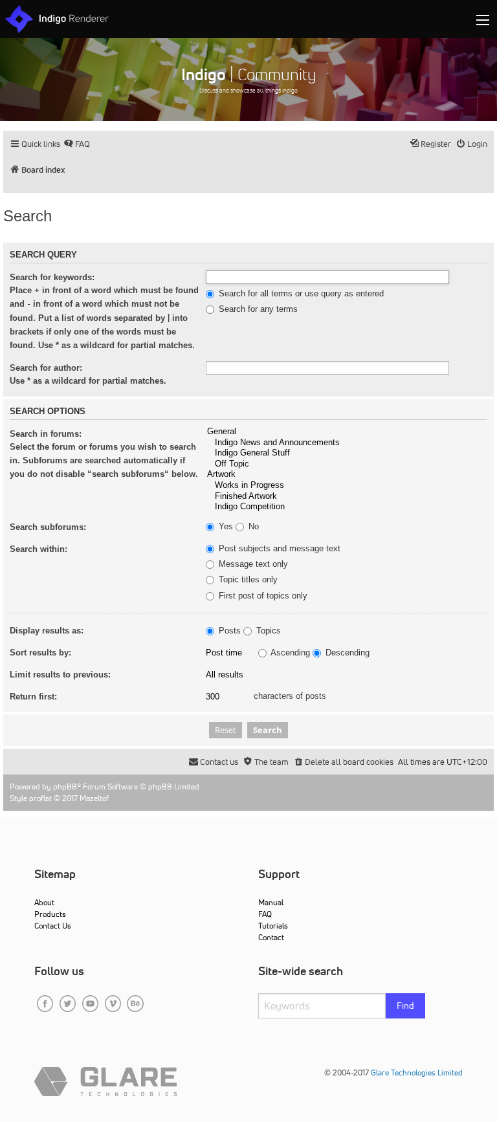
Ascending (289, 652)
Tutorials (273, 925)
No (252, 526)
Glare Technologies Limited (417, 1072)
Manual (270, 902)
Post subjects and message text (278, 548)
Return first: (33, 696)
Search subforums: (48, 527)
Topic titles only (247, 579)
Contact (271, 937)
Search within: (38, 549)
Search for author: (46, 368)
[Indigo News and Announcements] (346, 442)
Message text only (252, 564)
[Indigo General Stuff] (346, 453)
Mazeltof (94, 798)
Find (405, 1005)
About (44, 902)
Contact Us (52, 925)
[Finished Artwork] (346, 496)
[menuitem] (76, 144)
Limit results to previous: (60, 674)
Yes (224, 526)
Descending (346, 652)
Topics (267, 630)
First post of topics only (261, 595)
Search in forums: (46, 434)
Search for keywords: (52, 277)
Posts (228, 630)
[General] (346, 431)
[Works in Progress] (346, 485)
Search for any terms (257, 309)
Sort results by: (40, 652)
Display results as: (46, 630)
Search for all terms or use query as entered (300, 293)
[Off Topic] (346, 464)
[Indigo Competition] (346, 506)
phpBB (65, 786)
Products (50, 913)
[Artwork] (346, 474)
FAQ (265, 913)
